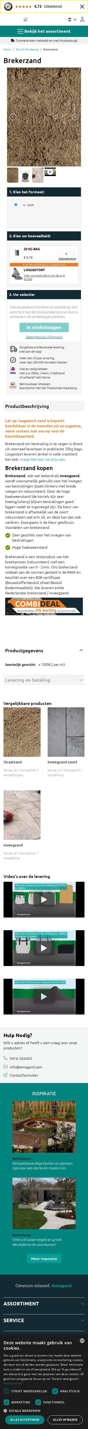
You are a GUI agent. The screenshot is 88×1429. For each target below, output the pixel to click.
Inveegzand (13, 844)
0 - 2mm (28, 205)
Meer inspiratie (44, 1258)
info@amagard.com (26, 1066)
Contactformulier (24, 1075)
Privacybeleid (13, 1383)
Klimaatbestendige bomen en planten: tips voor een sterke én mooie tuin (42, 1166)
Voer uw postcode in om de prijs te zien (44, 277)
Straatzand (13, 761)
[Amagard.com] (25, 19)
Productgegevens (24, 650)
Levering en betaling (27, 680)
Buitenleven (21, 1158)
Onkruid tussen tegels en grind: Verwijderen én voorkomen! (37, 1242)
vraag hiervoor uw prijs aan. (43, 459)
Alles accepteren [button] (24, 1420)
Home (7, 49)
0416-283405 (21, 1058)
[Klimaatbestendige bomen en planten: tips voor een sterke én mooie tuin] (44, 1127)
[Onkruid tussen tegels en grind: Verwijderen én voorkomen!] (44, 1203)
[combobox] (82, 1340)
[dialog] (44, 1382)
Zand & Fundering (27, 49)
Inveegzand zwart (62, 761)
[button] (44, 1410)
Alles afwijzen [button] (65, 1420)
